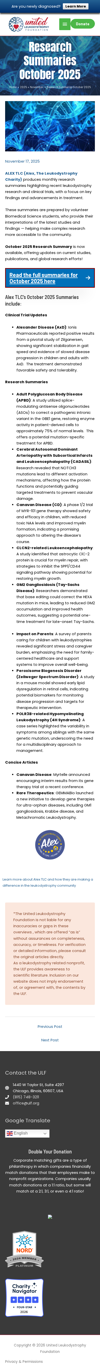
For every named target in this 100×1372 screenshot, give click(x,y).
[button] (50, 278)
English (20, 1133)
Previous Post (50, 1026)
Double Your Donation (50, 1151)
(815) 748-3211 (26, 1097)
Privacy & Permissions (24, 1361)
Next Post (50, 1040)
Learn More (75, 6)
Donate (82, 23)
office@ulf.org (26, 1103)
